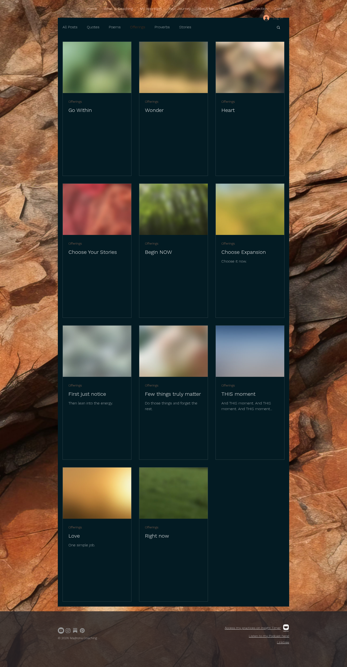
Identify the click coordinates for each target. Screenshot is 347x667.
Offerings (137, 27)
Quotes (93, 27)
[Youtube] (61, 630)
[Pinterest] (82, 630)
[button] (278, 27)
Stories (185, 27)
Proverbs (162, 27)
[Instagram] (68, 630)
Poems (115, 27)
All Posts (70, 27)
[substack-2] (75, 630)
